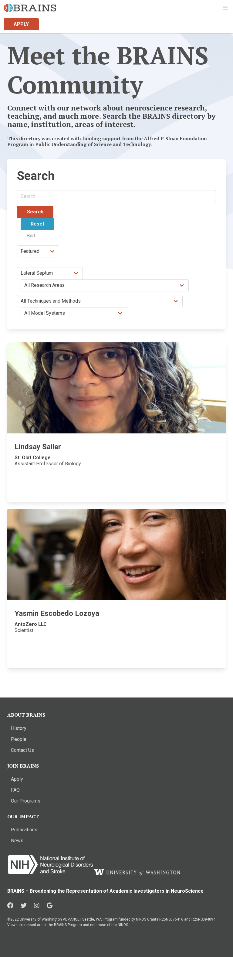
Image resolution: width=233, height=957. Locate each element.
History (18, 728)
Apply (17, 779)
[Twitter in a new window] (24, 905)
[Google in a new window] (49, 905)
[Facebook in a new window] (10, 905)
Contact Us (22, 750)
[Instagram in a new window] (36, 905)
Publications (24, 830)
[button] (225, 8)
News (17, 840)
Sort (31, 236)
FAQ (15, 790)
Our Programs (25, 801)
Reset (37, 224)
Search (35, 212)
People (18, 739)
